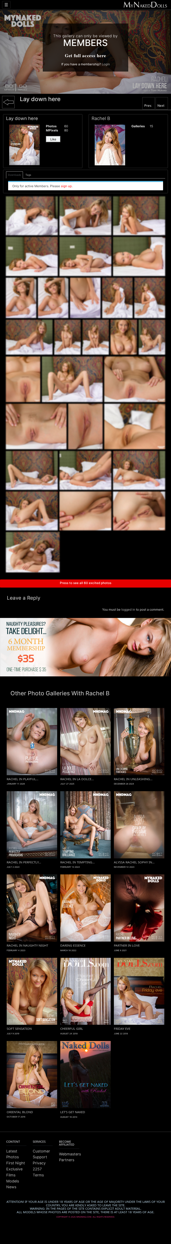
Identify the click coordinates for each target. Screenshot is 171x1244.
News (11, 1187)
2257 (37, 1169)
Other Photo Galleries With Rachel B (59, 693)
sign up (66, 186)
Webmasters (70, 1154)
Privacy (39, 1163)
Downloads (14, 174)
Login (106, 64)
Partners (66, 1160)
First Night (15, 1163)
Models (12, 1181)
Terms (38, 1175)
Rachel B (101, 118)
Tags (28, 174)
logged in (128, 609)
